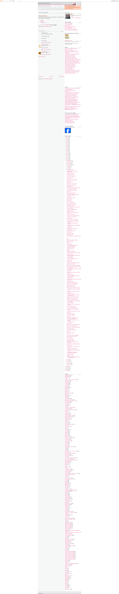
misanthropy (67, 471)
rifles (66, 509)
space (66, 537)
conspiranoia (67, 408)
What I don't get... (70, 254)
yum (66, 588)
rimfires (66, 510)
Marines (66, 463)
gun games (67, 438)
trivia (66, 569)
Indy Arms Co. (67, 91)
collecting (67, 405)
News (66, 482)
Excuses (66, 422)
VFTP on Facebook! (68, 24)
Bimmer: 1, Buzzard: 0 (71, 286)
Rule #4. (68, 331)
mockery (66, 472)
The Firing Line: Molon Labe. (70, 90)
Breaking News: (70, 186)
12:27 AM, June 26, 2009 (46, 54)
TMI (65, 566)
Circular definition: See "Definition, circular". (73, 226)
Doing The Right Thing (69, 415)
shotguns (66, 529)
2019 (67, 146)
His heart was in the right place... (73, 215)
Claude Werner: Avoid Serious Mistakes (72, 70)
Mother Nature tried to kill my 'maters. (72, 342)
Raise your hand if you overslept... (73, 265)
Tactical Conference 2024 (69, 556)
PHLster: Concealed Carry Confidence (72, 92)
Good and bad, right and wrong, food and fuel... (74, 279)
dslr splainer (67, 419)
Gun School (67, 439)
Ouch (66, 487)
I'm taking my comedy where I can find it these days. (73, 357)
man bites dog (67, 462)
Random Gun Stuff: (70, 340)
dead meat (67, 413)
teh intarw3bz (67, 564)
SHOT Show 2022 (68, 528)
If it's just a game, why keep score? (73, 187)
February (69, 363)
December (69, 160)
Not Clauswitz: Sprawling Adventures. (72, 60)
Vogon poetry (67, 573)
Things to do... (69, 345)
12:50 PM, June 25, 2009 (46, 49)
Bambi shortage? (70, 174)
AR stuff (66, 382)
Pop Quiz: (69, 312)
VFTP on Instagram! (69, 23)
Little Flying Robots (68, 68)
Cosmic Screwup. (70, 201)
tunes (66, 570)
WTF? (66, 585)
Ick (65, 448)
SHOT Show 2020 (68, 525)
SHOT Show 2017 (68, 522)
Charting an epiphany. (71, 251)
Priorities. (69, 333)
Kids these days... (70, 181)
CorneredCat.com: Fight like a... (71, 94)
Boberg (66, 396)
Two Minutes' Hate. (70, 205)
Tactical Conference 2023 (69, 555)
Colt (65, 406)
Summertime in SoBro (69, 545)
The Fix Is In (67, 565)
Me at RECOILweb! (68, 27)
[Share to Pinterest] (56, 25)
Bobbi (42, 20)
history (66, 443)
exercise (66, 423)
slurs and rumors (68, 534)
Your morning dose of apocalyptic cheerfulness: (73, 301)
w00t (66, 574)
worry (66, 582)
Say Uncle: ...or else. (69, 49)
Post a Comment (42, 56)
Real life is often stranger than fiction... (72, 213)
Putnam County (68, 501)
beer (66, 389)
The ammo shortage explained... (73, 335)
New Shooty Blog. (70, 233)
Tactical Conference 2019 (69, 552)
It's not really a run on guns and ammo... (73, 347)
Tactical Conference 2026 (69, 559)
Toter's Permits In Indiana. (72, 190)
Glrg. (68, 238)
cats (65, 404)
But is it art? (67, 401)
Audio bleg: (69, 178)
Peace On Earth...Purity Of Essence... (74, 287)
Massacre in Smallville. (71, 185)
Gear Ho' (66, 434)
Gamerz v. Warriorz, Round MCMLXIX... (72, 171)
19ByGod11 (67, 376)
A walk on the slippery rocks (70, 379)
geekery (66, 435)
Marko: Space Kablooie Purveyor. (71, 48)
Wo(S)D (66, 579)
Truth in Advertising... (71, 214)
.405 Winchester (68, 375)
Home (51, 76)
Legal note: (69, 191)
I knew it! (68, 316)
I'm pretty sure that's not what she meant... (73, 350)
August (68, 166)
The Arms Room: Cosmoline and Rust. (72, 88)
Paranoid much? (70, 234)
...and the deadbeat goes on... (72, 258)
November (69, 162)
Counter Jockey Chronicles (70, 64)
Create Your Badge (72, 127)
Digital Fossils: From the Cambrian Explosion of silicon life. (71, 109)
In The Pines (67, 52)
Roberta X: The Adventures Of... (71, 50)
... (67, 237)
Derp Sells (67, 414)
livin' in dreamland (68, 458)
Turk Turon (43, 44)
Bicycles (66, 390)
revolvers (66, 508)
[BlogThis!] (52, 25)
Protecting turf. (70, 337)
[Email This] (51, 25)
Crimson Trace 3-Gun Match (70, 409)
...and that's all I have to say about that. (73, 289)
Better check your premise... (72, 325)
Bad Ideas (67, 387)
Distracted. (69, 182)
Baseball (66, 388)
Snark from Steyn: (70, 274)
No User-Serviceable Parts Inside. (73, 262)
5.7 (65, 378)
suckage (66, 544)
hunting (66, 447)
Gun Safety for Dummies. (71, 329)
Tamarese (66, 561)
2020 (67, 145)
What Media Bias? (70, 210)
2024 (67, 140)
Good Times (48, 26)
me (65, 465)
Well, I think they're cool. (71, 203)
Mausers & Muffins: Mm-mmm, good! (72, 61)
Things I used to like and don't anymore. (73, 221)
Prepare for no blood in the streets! (73, 327)
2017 (67, 149)
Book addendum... (70, 281)
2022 (67, 142)
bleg (66, 394)
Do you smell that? (70, 177)
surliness (66, 546)
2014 (67, 153)
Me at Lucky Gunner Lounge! (70, 28)
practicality (67, 496)
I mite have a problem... (71, 175)
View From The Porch (44, 3)
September (69, 164)
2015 (67, 151)
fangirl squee (67, 426)
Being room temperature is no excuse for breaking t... (72, 318)
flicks (66, 428)
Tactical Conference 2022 (69, 554)
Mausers (66, 464)
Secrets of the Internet (69, 518)
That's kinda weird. (70, 293)
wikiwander (67, 578)
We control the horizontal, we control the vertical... (74, 269)
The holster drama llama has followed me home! (72, 246)
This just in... (69, 196)
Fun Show (67, 429)
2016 (67, 150)
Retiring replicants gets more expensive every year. (72, 352)
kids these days (68, 455)
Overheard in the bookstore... (72, 282)
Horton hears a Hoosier (69, 446)
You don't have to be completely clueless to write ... (73, 295)
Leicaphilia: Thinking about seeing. (71, 115)
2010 (67, 158)
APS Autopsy (67, 381)
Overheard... (67, 489)
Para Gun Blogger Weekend (70, 490)
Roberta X (43, 51)
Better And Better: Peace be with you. (72, 51)
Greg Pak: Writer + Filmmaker (70, 57)
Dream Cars (67, 417)
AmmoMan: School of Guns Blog (71, 93)
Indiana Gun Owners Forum (70, 107)
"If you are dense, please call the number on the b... (73, 276)
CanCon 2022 (67, 403)
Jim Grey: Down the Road (70, 56)
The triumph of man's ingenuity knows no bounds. (73, 195)
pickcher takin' (67, 491)
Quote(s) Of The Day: (71, 313)
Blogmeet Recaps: (70, 208)
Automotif (67, 384)
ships (66, 521)
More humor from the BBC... (72, 179)
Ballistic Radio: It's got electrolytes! (71, 97)
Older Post (62, 76)
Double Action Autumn (69, 416)
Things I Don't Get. (70, 248)
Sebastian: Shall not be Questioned (71, 114)
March (68, 362)
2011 (67, 157)
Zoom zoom (67, 589)
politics (66, 494)
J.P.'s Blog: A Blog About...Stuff (71, 58)
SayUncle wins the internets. (72, 299)
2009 (67, 159)
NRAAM (66, 484)
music (66, 476)
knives (66, 456)
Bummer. (68, 250)
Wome (66, 580)
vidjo (66, 572)
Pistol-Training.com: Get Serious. (71, 99)
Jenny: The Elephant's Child (70, 66)
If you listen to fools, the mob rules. (74, 311)
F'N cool (66, 425)
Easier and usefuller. (71, 247)
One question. (69, 218)
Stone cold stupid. (70, 328)
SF (65, 520)
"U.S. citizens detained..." (72, 306)
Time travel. (69, 270)
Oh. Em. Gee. (69, 261)
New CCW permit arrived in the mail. (74, 236)
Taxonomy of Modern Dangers (70, 563)
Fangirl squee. (69, 227)
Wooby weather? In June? (72, 336)
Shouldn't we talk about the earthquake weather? (72, 531)
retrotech (66, 506)
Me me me (67, 466)
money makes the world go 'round (71, 473)
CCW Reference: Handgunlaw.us (71, 103)
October (68, 163)
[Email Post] (50, 24)
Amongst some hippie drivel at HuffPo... (73, 320)
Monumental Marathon (69, 474)
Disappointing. (69, 277)
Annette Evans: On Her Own (70, 55)
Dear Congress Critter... (71, 197)
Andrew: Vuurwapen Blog (70, 121)
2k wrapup (67, 377)
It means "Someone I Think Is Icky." (74, 252)
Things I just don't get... (71, 204)
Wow (66, 583)
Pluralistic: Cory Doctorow (70, 67)
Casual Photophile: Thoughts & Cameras (72, 116)
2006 (67, 369)
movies (66, 475)
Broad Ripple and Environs (70, 400)
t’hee (66, 550)
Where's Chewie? (68, 575)
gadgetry (66, 432)
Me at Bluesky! (67, 25)
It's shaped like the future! (72, 209)
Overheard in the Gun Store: (72, 298)
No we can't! (69, 323)
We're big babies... (70, 257)
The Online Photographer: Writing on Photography (72, 118)
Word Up (66, 581)
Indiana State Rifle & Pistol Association (72, 106)
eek (65, 420)
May (68, 359)
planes (66, 492)
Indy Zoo (66, 452)
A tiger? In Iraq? (70, 354)
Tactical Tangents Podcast (70, 98)
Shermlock (43, 22)
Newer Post (41, 76)
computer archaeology (69, 407)
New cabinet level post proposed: (73, 324)
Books (66, 397)
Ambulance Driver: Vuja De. (70, 73)
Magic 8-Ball (67, 461)
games (66, 433)
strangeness (67, 542)
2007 (67, 367)
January (68, 364)
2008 (67, 366)
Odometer (67, 485)
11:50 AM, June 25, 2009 (45, 42)
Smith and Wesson (68, 535)
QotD (66, 502)
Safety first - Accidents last (70, 512)
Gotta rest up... (70, 199)
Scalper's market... (70, 355)
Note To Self (67, 483)
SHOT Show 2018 (68, 523)
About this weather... (71, 332)
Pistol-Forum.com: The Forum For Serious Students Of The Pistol (71, 101)
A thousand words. (70, 339)
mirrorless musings (68, 470)
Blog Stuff (43, 26)
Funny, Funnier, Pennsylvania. (72, 219)
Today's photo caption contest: (73, 296)
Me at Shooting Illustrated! (70, 26)
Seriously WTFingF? (69, 519)
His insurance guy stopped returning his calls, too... (74, 267)
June (68, 168)
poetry (66, 493)
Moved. (68, 242)
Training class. (69, 260)
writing (66, 584)
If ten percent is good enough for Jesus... (73, 292)
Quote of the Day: (70, 169)
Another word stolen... (71, 173)
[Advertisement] (51, 66)
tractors (66, 568)
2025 (67, 138)
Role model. (69, 232)
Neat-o (66, 481)
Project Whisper (68, 499)
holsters (66, 445)
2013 (67, 154)
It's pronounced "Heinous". (72, 183)
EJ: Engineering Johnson (70, 65)
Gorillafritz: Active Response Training (72, 54)
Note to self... (69, 200)
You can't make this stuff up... (72, 307)
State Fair (66, 541)
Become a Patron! (68, 40)
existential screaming (69, 424)
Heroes (66, 442)
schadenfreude (67, 514)
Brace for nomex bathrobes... (72, 283)
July (68, 167)
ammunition (67, 380)
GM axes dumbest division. (72, 348)
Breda (42, 21)
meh (66, 467)
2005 (67, 370)
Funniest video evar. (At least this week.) (73, 305)
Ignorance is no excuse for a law (71, 451)
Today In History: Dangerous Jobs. (73, 343)
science (66, 515)
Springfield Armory (68, 540)
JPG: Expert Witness (69, 120)
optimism (66, 486)
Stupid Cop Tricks (68, 543)
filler (66, 427)
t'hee (66, 549)
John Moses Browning (69, 453)
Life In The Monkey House (70, 457)
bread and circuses (68, 399)
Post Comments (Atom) (48, 78)
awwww (66, 386)
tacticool (66, 560)
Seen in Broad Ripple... (71, 315)
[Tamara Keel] (68, 132)
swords (66, 547)
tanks (66, 562)
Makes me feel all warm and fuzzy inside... (73, 273)
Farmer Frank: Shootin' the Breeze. (71, 119)
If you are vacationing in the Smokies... (72, 229)
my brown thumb (68, 477)
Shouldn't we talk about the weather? (72, 532)
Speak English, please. (71, 230)
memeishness (67, 468)
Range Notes (67, 504)
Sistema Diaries (68, 533)
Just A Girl (67, 454)
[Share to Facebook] (54, 25)
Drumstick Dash (68, 418)
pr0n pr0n (67, 495)
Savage (66, 513)
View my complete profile (76, 17)
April (68, 360)
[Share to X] (53, 25)
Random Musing (68, 503)
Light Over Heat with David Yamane (71, 71)
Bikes (66, 391)
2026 (67, 137)
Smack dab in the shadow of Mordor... (72, 223)
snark (66, 536)
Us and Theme (67, 571)
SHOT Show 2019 (68, 524)
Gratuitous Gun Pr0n (69, 437)
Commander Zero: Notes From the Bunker (73, 59)
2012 (67, 155)
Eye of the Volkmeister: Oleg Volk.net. (72, 102)
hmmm (66, 444)
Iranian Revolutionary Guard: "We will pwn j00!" (73, 256)
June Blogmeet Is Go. (71, 285)
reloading (66, 505)
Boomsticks (67, 398)
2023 (67, 141)
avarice (66, 385)
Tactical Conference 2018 (69, 551)
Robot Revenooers (68, 511)
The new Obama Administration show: (73, 309)
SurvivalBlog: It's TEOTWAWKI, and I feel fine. (73, 105)
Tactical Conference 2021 (69, 553)
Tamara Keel (67, 127)
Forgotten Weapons (68, 89)
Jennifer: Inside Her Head (69, 69)
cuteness (66, 410)
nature (66, 480)
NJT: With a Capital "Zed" (69, 122)
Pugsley (66, 500)
